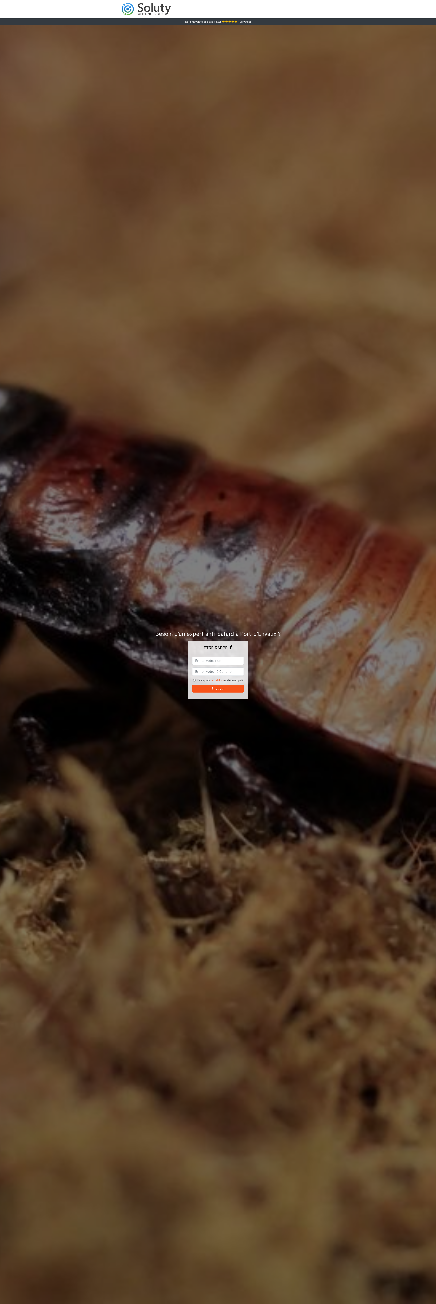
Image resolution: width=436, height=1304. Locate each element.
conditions (218, 680)
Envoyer (218, 689)
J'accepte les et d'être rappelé (220, 680)
